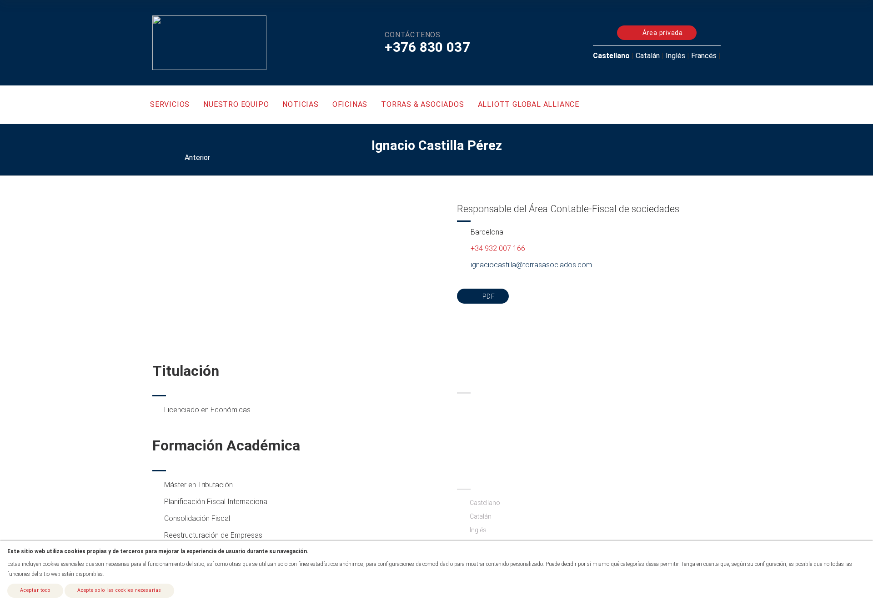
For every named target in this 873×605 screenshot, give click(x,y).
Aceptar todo (35, 590)
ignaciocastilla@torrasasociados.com (531, 264)
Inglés (675, 55)
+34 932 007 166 (498, 248)
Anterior (196, 157)
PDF (488, 296)
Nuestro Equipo (236, 104)
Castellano (611, 55)
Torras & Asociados (422, 104)
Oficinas (349, 104)
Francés (704, 55)
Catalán (648, 55)
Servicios (170, 104)
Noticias (300, 104)
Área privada (662, 32)
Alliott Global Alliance (528, 104)
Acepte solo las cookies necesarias (119, 590)
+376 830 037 (427, 47)
